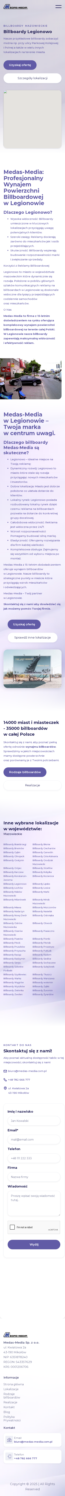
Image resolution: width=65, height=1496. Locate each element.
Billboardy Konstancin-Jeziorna (15, 878)
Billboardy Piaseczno (43, 931)
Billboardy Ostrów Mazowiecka (12, 925)
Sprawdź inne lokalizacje (32, 637)
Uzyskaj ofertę (20, 65)
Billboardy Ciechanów (44, 848)
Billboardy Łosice (41, 888)
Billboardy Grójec (12, 868)
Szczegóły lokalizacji (32, 78)
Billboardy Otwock (42, 923)
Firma (12, 1167)
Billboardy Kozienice (43, 876)
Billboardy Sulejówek (43, 966)
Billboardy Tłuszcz (42, 974)
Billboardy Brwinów (13, 848)
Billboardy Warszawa (43, 978)
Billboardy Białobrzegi (14, 844)
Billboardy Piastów (13, 939)
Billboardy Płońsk (42, 942)
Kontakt (9, 1407)
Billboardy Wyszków (14, 986)
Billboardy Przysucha (14, 950)
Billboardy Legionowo (15, 884)
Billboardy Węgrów (13, 982)
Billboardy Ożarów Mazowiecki (13, 933)
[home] (15, 6)
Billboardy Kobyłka (42, 872)
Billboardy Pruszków (14, 946)
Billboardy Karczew (13, 872)
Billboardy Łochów (13, 888)
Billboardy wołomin (43, 982)
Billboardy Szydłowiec (14, 974)
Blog (6, 1412)
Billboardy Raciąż (12, 954)
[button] (58, 6)
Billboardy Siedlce (42, 958)
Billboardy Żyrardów (43, 994)
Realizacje (32, 785)
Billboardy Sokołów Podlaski (13, 968)
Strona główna (13, 1384)
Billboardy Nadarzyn (13, 911)
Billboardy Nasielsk (42, 911)
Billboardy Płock (11, 942)
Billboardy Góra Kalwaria (45, 856)
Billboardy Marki (41, 892)
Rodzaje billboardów (25, 772)
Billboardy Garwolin (43, 852)
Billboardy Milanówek (14, 899)
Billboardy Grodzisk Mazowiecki (43, 862)
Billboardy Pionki (41, 939)
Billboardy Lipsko (41, 884)
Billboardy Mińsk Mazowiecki (41, 901)
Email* (13, 1130)
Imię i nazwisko (20, 1111)
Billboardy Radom (42, 954)
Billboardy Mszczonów (44, 907)
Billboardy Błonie (41, 844)
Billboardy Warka (12, 978)
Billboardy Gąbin (11, 852)
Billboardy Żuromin (43, 990)
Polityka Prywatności (12, 1418)
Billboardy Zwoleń (13, 994)
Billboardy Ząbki (41, 986)
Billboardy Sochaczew (44, 962)
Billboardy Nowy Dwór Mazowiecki (15, 917)
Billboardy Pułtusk (42, 950)
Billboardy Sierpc (12, 962)
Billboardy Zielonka (13, 990)
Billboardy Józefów (43, 868)
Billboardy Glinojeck (13, 856)
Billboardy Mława (12, 907)
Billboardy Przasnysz (43, 946)
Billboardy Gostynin (13, 860)
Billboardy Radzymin (14, 958)
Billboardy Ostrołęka (43, 915)
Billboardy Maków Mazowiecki (12, 894)
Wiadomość (18, 1186)
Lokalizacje (11, 1389)
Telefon (14, 1149)
